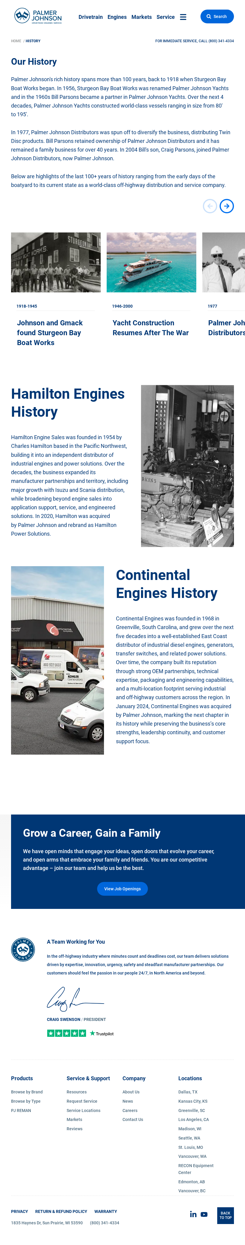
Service (166, 17)
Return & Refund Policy (61, 1211)
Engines (117, 17)
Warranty (105, 1211)
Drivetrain (91, 17)
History (33, 41)
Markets (141, 17)
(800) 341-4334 (221, 41)
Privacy (19, 1211)
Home (16, 41)
